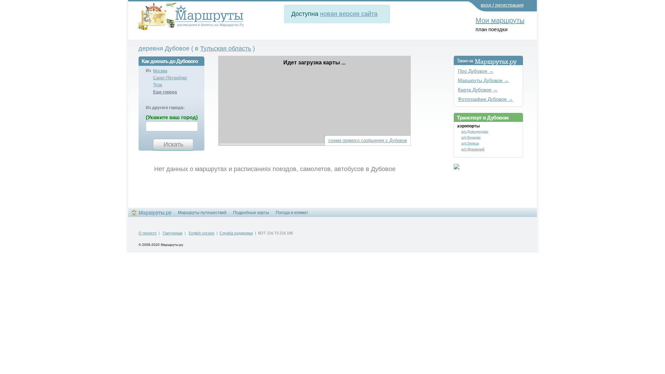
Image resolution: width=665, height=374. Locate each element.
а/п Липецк (470, 143)
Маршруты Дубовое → (483, 80)
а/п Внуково (471, 137)
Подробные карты (251, 212)
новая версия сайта (349, 13)
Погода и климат (292, 212)
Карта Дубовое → (478, 89)
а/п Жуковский (473, 149)
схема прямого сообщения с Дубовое (367, 140)
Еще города (165, 92)
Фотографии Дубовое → (485, 99)
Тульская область (225, 48)
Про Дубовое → (476, 71)
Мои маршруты (500, 20)
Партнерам (173, 233)
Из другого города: (165, 107)
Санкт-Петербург (170, 77)
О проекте (148, 233)
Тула (157, 84)
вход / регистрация (502, 5)
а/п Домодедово (474, 131)
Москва (160, 71)
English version (201, 233)
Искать (173, 144)
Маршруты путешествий (202, 212)
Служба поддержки (236, 233)
